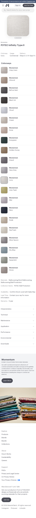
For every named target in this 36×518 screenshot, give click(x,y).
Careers (4, 460)
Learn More (7, 380)
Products (5, 434)
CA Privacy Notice (8, 477)
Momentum (4, 42)
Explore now (31, 1)
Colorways (6, 63)
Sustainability (6, 457)
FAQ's (4, 470)
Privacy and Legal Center (10, 473)
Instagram (5, 508)
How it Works (6, 454)
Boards (4, 441)
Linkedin (22, 508)
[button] (3, 5)
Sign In (17, 5)
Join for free (28, 5)
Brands (4, 437)
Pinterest (14, 508)
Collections (6, 444)
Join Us (6, 500)
